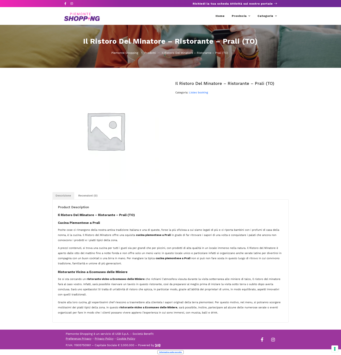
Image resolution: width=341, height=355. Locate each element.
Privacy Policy (104, 338)
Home (220, 16)
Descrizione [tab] (63, 195)
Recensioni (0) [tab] (88, 195)
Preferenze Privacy (78, 338)
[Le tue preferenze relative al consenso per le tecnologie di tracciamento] (334, 348)
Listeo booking (198, 92)
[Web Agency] (157, 345)
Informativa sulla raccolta (170, 352)
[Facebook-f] (65, 3)
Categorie (265, 16)
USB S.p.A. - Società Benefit (134, 333)
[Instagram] (71, 3)
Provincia (239, 16)
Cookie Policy (126, 338)
